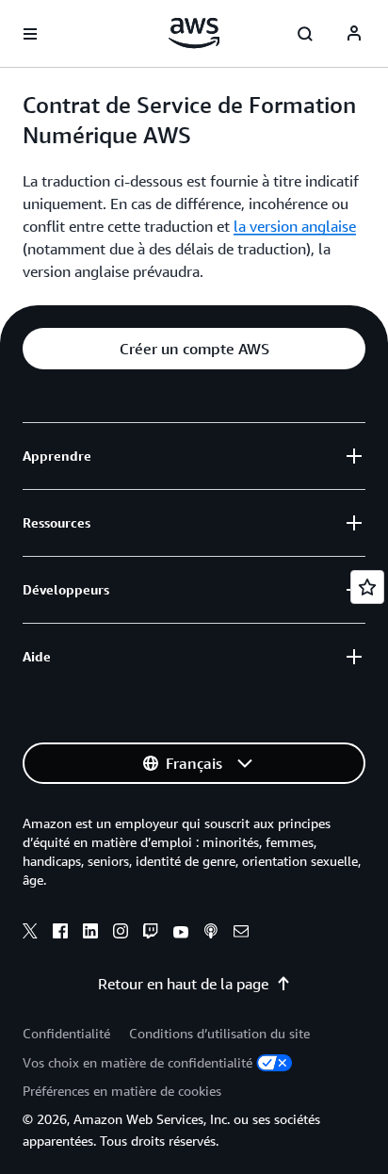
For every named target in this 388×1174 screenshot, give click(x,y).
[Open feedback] (367, 587)
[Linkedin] (90, 933)
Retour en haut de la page (183, 983)
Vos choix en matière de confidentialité (137, 1062)
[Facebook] (60, 933)
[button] (194, 348)
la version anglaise (295, 226)
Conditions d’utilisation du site (219, 1033)
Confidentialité (66, 1033)
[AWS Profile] (354, 34)
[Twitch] (150, 933)
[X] (30, 933)
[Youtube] (180, 933)
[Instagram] (120, 933)
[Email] (241, 933)
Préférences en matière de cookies (122, 1091)
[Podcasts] (210, 933)
